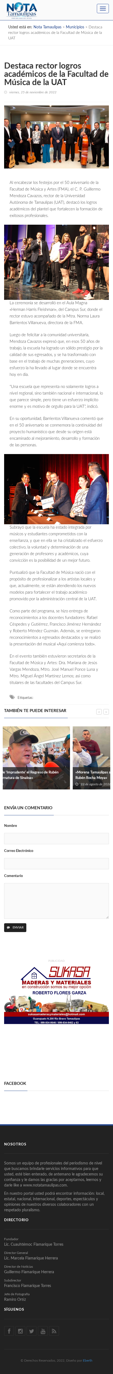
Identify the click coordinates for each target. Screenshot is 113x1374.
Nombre (10, 826)
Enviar (18, 927)
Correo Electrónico (18, 851)
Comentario (13, 876)
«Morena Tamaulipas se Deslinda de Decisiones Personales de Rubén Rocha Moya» (55, 775)
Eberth (87, 1360)
